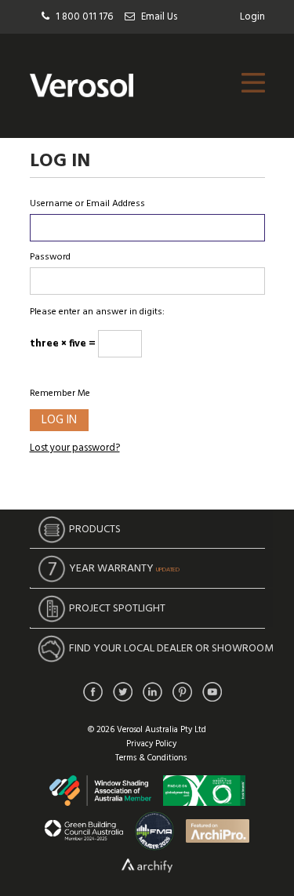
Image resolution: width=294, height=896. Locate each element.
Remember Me (60, 393)
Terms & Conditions (151, 758)
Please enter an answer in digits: (97, 312)
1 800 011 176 (84, 17)
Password (50, 257)
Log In (59, 420)
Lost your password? (75, 448)
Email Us (159, 17)
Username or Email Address (87, 203)
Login (252, 17)
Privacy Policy (151, 744)
